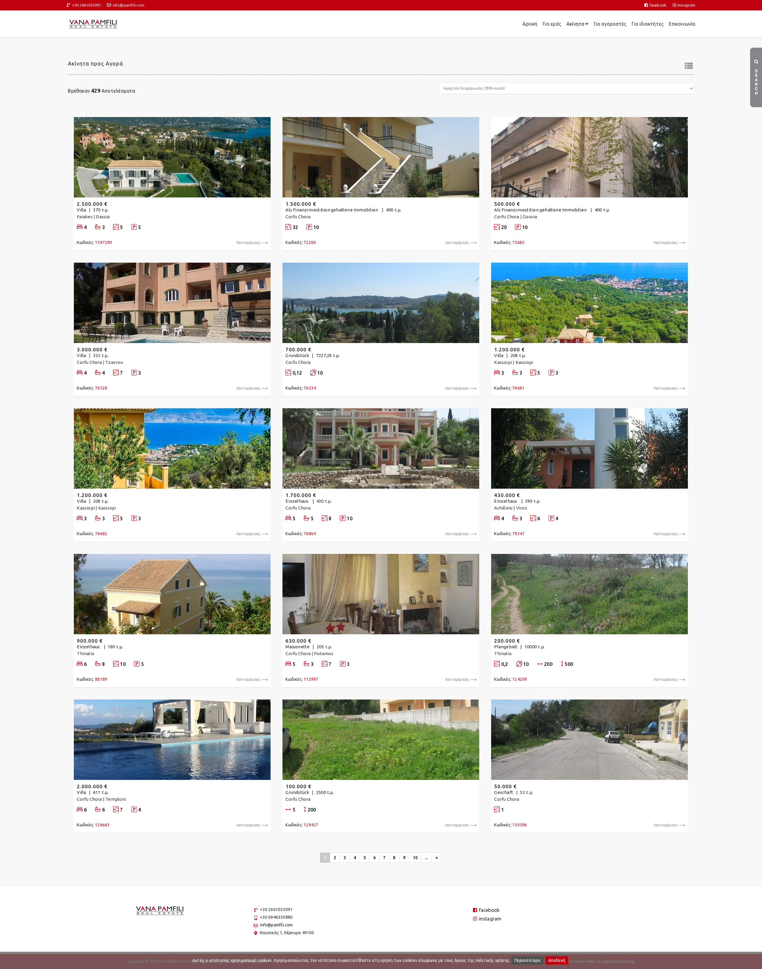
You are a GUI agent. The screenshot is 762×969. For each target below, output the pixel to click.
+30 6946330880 (276, 917)
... (426, 857)
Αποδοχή (556, 960)
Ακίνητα (575, 24)
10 (415, 857)
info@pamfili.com (128, 5)
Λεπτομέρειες (248, 242)
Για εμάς (552, 24)
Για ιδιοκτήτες (647, 24)
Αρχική (529, 24)
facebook (657, 5)
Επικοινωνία (682, 24)
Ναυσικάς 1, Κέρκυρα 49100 (287, 932)
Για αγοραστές (610, 24)
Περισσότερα (527, 960)
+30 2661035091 (86, 5)
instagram (686, 5)
